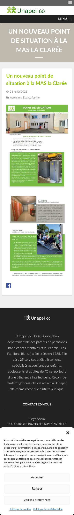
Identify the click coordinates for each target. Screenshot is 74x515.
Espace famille (31, 97)
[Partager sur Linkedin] (27, 285)
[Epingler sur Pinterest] (20, 285)
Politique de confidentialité (47, 509)
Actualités (16, 97)
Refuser (37, 488)
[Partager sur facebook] (8, 285)
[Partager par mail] (33, 285)
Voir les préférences (37, 500)
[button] (68, 432)
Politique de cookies (20, 509)
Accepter (37, 477)
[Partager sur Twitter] (14, 285)
